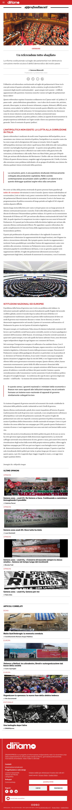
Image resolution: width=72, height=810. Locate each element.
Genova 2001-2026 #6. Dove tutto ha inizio (22, 530)
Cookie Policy (65, 807)
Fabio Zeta (8, 595)
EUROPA (6, 640)
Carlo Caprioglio (10, 669)
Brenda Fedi (9, 565)
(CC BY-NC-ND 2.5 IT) (45, 807)
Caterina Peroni (10, 503)
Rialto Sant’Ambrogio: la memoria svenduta (23, 633)
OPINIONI (7, 475)
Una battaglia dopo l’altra (15, 725)
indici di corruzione (11, 192)
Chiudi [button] (38, 788)
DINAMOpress (9, 728)
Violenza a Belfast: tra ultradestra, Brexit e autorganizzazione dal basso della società (33, 664)
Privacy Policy (56, 807)
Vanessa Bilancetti (37, 70)
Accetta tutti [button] (48, 782)
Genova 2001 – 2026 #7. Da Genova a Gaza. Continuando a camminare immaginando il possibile (35, 499)
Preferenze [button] (58, 788)
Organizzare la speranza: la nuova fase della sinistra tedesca (31, 695)
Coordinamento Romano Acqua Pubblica (19, 637)
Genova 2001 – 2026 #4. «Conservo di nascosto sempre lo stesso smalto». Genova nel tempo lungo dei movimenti (32, 561)
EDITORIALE (8, 702)
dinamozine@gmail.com (14, 767)
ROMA (6, 611)
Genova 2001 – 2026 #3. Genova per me (21, 592)
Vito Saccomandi (10, 698)
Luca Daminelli (10, 533)
